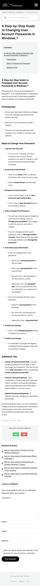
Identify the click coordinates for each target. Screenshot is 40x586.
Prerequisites (11, 59)
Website (5, 541)
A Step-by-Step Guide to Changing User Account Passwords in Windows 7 (18, 54)
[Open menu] (36, 5)
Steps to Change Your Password (18, 63)
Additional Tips (12, 67)
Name (5, 521)
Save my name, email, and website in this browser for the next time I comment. (21, 551)
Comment (6, 498)
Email (5, 531)
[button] (16, 434)
